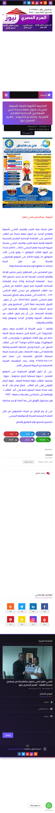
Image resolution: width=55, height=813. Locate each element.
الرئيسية (43, 95)
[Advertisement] (27, 61)
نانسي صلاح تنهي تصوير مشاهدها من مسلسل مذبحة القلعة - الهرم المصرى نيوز (29, 683)
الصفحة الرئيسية (43, 129)
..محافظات (31, 129)
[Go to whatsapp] (49, 805)
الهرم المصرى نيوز (15, 749)
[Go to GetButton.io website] (49, 810)
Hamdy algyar (46, 688)
